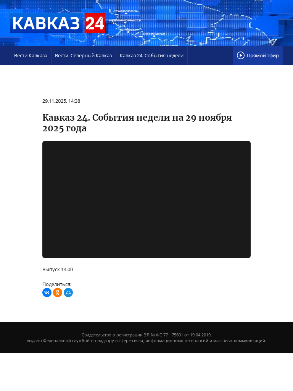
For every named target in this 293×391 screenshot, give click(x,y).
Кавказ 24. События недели (152, 55)
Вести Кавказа (30, 55)
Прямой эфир (263, 55)
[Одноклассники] (57, 292)
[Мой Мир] (68, 292)
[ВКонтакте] (47, 292)
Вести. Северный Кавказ (83, 55)
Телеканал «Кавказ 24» (57, 23)
